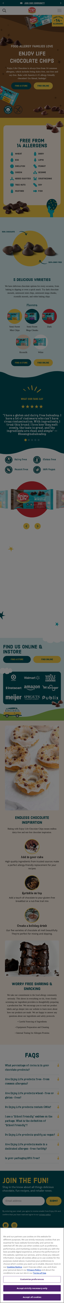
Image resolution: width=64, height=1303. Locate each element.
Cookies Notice (14, 1267)
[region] (32, 1265)
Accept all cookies (32, 1297)
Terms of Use (39, 1273)
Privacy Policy (34, 1270)
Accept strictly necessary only (32, 1288)
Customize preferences (32, 1279)
